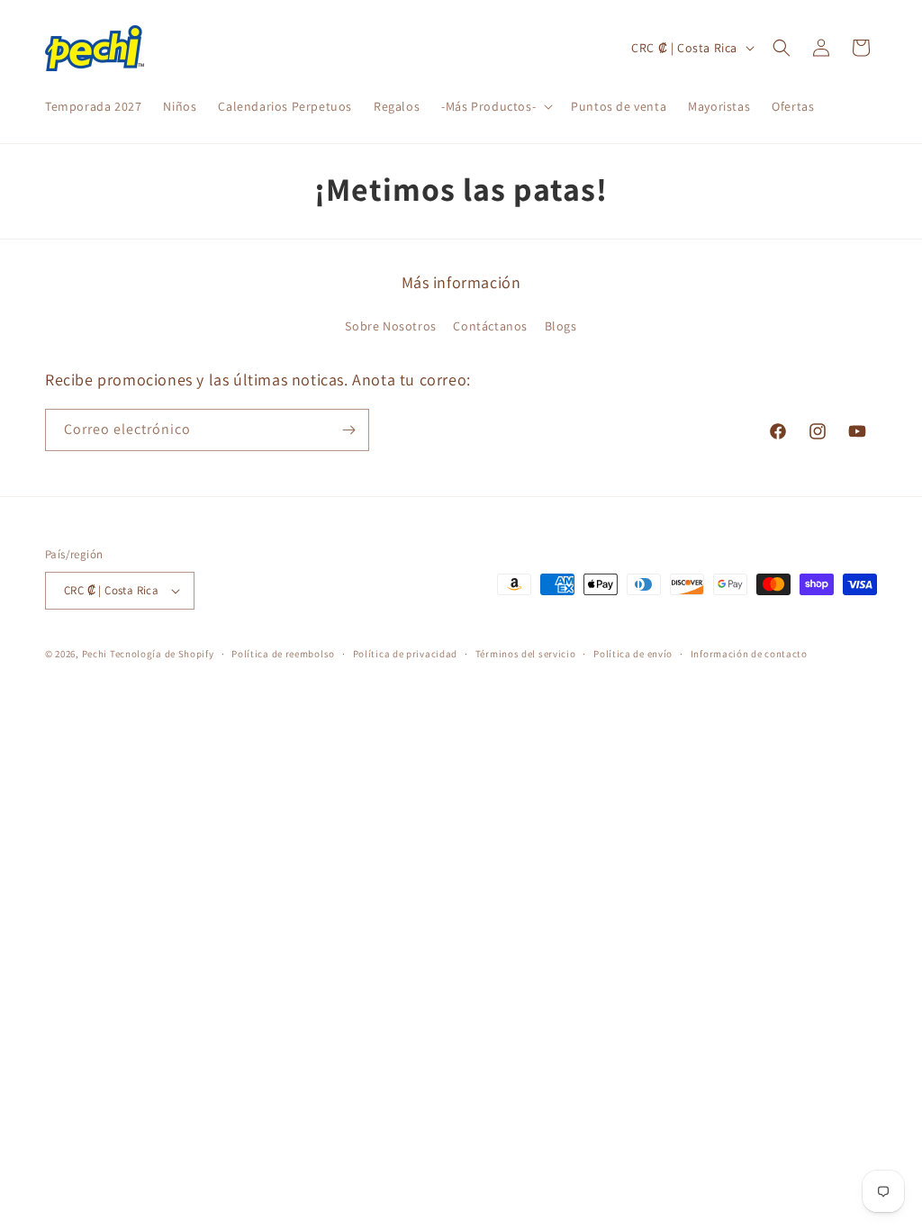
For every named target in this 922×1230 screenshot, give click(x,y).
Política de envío (633, 653)
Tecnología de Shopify (162, 653)
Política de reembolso (283, 653)
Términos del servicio (525, 653)
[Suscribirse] (348, 430)
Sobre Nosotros (390, 326)
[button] (495, 106)
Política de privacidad (405, 653)
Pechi (95, 653)
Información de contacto (749, 653)
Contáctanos (490, 326)
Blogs (561, 326)
